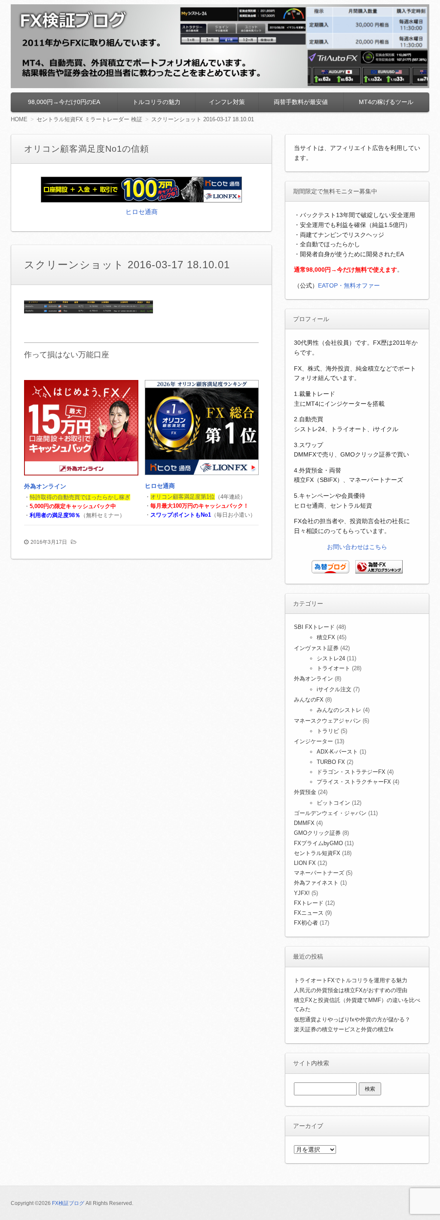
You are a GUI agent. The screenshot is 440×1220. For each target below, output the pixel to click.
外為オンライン (45, 486)
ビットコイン (333, 803)
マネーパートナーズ (319, 873)
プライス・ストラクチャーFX (354, 782)
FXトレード (309, 903)
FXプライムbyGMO (318, 843)
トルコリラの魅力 (156, 101)
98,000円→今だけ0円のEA (64, 101)
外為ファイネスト (316, 883)
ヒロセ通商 (141, 211)
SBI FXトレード (314, 627)
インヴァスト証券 (316, 648)
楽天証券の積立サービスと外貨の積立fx (344, 1029)
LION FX (305, 863)
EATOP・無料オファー (349, 285)
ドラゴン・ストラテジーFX (351, 772)
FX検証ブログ (68, 1203)
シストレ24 (331, 658)
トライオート (333, 668)
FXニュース (309, 913)
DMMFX (304, 823)
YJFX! (302, 893)
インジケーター (313, 741)
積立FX (326, 637)
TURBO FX (331, 762)
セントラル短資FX (317, 853)
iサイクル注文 (334, 689)
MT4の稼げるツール (386, 101)
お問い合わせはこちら (357, 546)
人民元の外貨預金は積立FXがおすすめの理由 (350, 990)
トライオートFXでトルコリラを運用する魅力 (350, 980)
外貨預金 (305, 792)
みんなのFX (309, 699)
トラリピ (328, 731)
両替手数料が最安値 (301, 101)
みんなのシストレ (339, 710)
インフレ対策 (227, 101)
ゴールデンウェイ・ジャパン (330, 813)
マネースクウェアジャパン (327, 720)
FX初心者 (306, 923)
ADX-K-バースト (337, 751)
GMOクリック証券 (317, 833)
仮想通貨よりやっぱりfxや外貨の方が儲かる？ (352, 1019)
